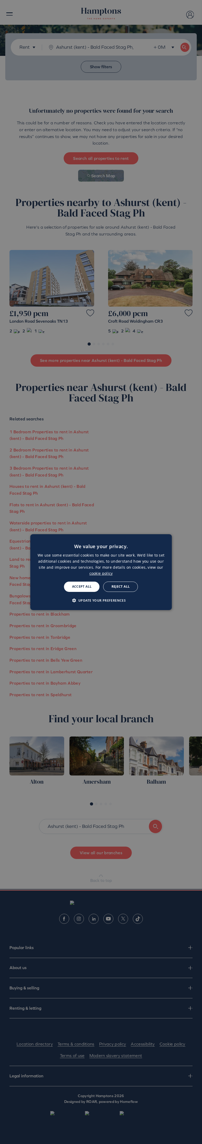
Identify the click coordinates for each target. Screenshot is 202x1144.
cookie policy (101, 573)
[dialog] (101, 572)
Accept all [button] (82, 586)
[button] (101, 600)
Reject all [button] (121, 586)
